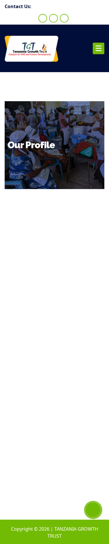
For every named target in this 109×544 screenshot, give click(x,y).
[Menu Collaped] (98, 48)
